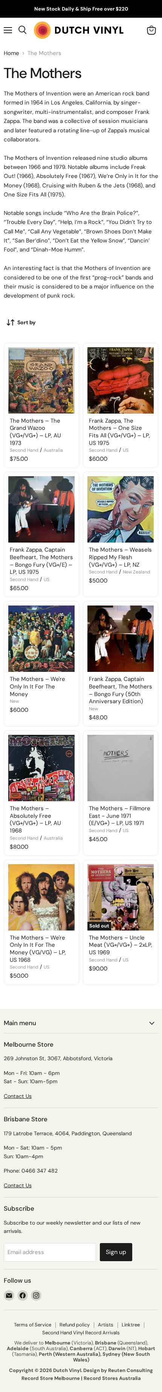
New (14, 701)
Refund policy (75, 1324)
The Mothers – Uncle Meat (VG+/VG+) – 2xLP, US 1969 (120, 945)
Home (11, 53)
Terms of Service (32, 1324)
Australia (53, 450)
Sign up (116, 1252)
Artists (105, 1324)
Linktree (131, 1324)
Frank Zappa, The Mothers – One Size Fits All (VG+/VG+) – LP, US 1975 (119, 432)
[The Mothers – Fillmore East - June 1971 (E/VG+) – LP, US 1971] (120, 768)
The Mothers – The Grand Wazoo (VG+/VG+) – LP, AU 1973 (35, 432)
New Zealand (136, 572)
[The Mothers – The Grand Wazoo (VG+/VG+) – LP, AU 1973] (41, 380)
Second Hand (24, 450)
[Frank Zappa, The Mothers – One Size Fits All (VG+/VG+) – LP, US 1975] (120, 380)
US (125, 450)
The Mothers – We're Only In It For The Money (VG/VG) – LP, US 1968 (38, 949)
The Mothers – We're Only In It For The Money (37, 686)
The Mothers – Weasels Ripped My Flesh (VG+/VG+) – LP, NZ (120, 557)
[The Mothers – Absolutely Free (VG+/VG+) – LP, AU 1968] (41, 768)
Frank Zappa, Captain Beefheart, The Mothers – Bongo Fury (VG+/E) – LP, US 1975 (41, 561)
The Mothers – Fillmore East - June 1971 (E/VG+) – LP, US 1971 (119, 816)
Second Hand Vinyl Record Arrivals (81, 1332)
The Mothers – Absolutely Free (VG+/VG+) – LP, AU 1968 (35, 819)
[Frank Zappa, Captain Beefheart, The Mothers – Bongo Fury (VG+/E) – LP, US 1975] (41, 509)
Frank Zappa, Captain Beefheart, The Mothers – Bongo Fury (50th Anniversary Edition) (120, 690)
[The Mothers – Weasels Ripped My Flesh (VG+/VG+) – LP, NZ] (120, 509)
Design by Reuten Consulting (118, 1370)
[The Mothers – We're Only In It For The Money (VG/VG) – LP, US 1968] (41, 897)
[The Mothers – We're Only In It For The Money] (41, 639)
